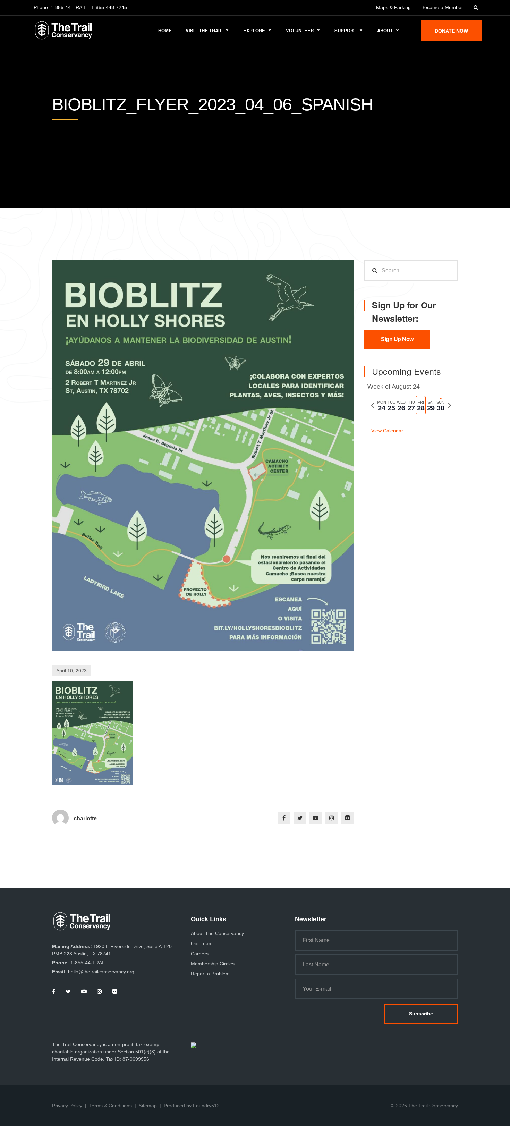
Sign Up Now (397, 339)
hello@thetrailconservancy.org (101, 971)
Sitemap (148, 1105)
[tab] (381, 405)
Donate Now (451, 31)
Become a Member (442, 7)
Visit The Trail (204, 30)
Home (165, 30)
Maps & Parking (393, 7)
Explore (254, 30)
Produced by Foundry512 (192, 1105)
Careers (200, 953)
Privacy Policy (67, 1105)
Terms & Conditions (110, 1105)
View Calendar (387, 430)
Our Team (202, 943)
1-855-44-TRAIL (68, 7)
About (385, 30)
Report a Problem (210, 973)
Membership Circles (213, 963)
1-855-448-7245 (109, 7)
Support (345, 30)
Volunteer (300, 30)
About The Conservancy (217, 933)
